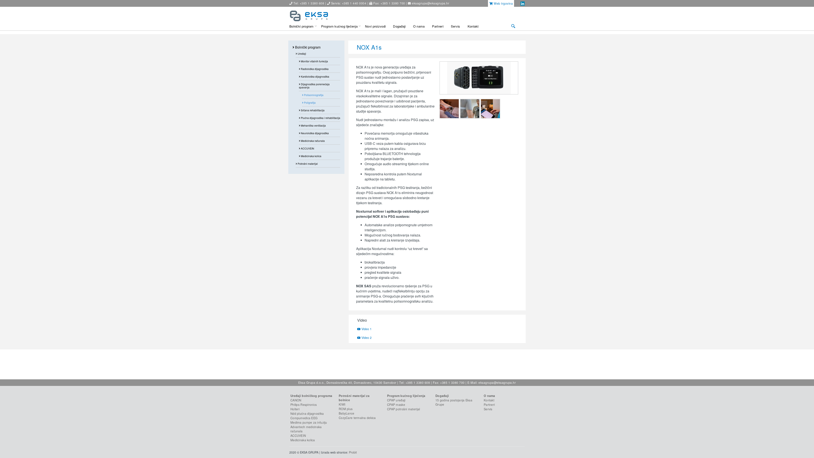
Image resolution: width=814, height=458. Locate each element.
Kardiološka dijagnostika (314, 76)
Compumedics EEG (304, 418)
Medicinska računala (312, 140)
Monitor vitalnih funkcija (314, 61)
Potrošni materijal (307, 163)
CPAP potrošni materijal (403, 409)
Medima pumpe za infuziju (308, 422)
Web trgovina (503, 3)
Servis (488, 409)
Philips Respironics (303, 404)
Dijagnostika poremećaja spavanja (314, 85)
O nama (489, 396)
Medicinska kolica (310, 156)
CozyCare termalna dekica (357, 418)
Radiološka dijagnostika (314, 69)
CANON (295, 400)
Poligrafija (309, 102)
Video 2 (366, 337)
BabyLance (346, 413)
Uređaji (301, 53)
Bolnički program (307, 47)
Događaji (442, 396)
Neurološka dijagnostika (314, 133)
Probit (353, 452)
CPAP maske (396, 404)
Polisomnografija (313, 95)
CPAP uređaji (396, 400)
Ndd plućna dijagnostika (307, 413)
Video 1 (366, 329)
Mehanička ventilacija (313, 125)
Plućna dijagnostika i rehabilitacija (320, 118)
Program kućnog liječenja (406, 396)
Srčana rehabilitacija (312, 110)
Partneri (489, 404)
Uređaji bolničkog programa (311, 396)
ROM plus (346, 409)
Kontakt (489, 400)
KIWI (342, 404)
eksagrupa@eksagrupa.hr (430, 3)
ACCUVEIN (307, 148)
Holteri (295, 409)
